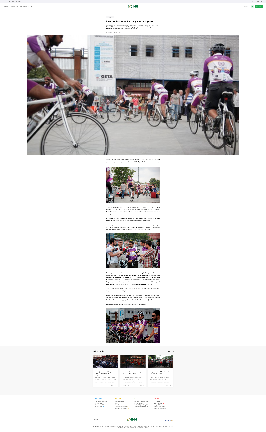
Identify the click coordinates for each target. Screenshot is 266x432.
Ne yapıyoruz (14, 6)
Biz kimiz (6, 6)
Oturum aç (246, 6)
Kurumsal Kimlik (158, 403)
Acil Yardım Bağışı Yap (101, 401)
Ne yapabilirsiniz (24, 6)
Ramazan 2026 (99, 405)
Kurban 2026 (99, 406)
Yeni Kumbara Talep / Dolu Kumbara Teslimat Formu (141, 407)
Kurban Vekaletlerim (139, 403)
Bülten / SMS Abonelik (160, 408)
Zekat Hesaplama (119, 401)
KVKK (116, 403)
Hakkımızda (157, 401)
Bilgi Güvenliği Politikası (121, 408)
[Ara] (32, 6)
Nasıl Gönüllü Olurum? (121, 406)
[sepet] (252, 6)
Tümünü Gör (169, 351)
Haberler (111, 17)
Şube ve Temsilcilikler (159, 406)
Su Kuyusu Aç (99, 403)
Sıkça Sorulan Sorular (120, 405)
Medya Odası (157, 405)
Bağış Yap (258, 6)
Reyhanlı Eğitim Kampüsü (141, 405)
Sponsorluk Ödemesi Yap (141, 401)
